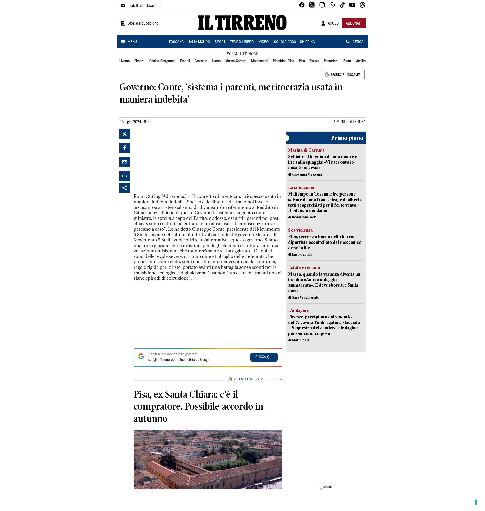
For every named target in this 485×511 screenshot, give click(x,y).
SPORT (220, 42)
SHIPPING (307, 42)
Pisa (302, 61)
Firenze (139, 61)
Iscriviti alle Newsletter (145, 6)
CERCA (358, 42)
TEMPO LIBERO (242, 42)
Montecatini (259, 61)
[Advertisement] (171, 160)
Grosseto (201, 61)
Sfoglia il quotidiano (143, 24)
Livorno (124, 61)
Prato (347, 61)
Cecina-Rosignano (162, 61)
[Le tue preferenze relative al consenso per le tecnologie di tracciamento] (476, 502)
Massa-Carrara (235, 61)
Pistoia (314, 61)
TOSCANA (176, 42)
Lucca (216, 61)
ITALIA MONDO (199, 42)
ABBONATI (353, 24)
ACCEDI (334, 24)
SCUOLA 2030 (285, 42)
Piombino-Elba (283, 61)
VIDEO (264, 42)
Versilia (361, 61)
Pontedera (331, 61)
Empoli (185, 61)
